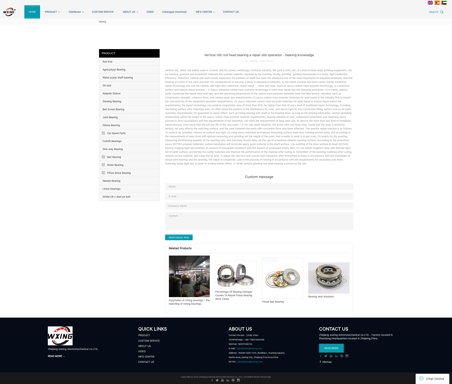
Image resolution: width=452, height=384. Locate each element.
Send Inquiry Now (179, 237)
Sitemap (327, 362)
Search (434, 12)
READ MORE (331, 348)
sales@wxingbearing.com (249, 348)
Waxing (102, 21)
